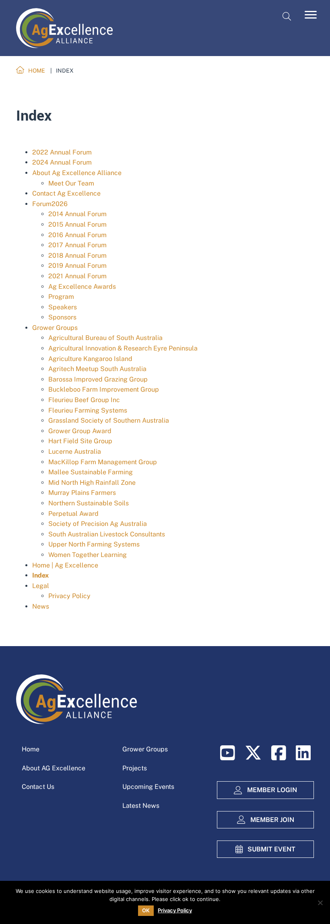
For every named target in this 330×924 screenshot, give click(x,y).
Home (30, 749)
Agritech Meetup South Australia (97, 369)
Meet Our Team (71, 183)
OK (146, 910)
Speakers (62, 307)
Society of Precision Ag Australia (97, 524)
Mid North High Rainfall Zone (92, 482)
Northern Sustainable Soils (88, 503)
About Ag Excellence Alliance (77, 173)
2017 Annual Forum (77, 245)
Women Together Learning (87, 555)
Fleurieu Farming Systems (87, 410)
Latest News (140, 805)
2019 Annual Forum (77, 265)
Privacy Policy (69, 596)
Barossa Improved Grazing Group (98, 379)
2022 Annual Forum (62, 152)
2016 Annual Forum (77, 235)
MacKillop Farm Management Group (102, 462)
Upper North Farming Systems (94, 544)
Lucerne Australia (74, 451)
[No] (320, 903)
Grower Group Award (79, 431)
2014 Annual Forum (77, 214)
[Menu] (310, 15)
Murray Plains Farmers (82, 492)
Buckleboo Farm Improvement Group (103, 389)
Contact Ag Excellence (66, 193)
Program (61, 296)
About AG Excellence (53, 768)
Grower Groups (55, 328)
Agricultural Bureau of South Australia (105, 338)
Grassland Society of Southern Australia (108, 420)
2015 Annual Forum (77, 224)
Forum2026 (50, 204)
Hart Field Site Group (80, 441)
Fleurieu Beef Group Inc (84, 400)
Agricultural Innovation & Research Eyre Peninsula (123, 348)
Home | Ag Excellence (65, 565)
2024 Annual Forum (62, 162)
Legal (40, 586)
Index (40, 575)
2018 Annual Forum (77, 255)
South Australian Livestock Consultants (106, 534)
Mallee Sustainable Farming (90, 472)
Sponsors (62, 317)
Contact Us (38, 787)
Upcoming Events (148, 787)
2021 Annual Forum (77, 276)
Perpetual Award (73, 513)
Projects (134, 768)
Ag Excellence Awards (82, 286)
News (40, 606)
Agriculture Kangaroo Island (90, 359)
